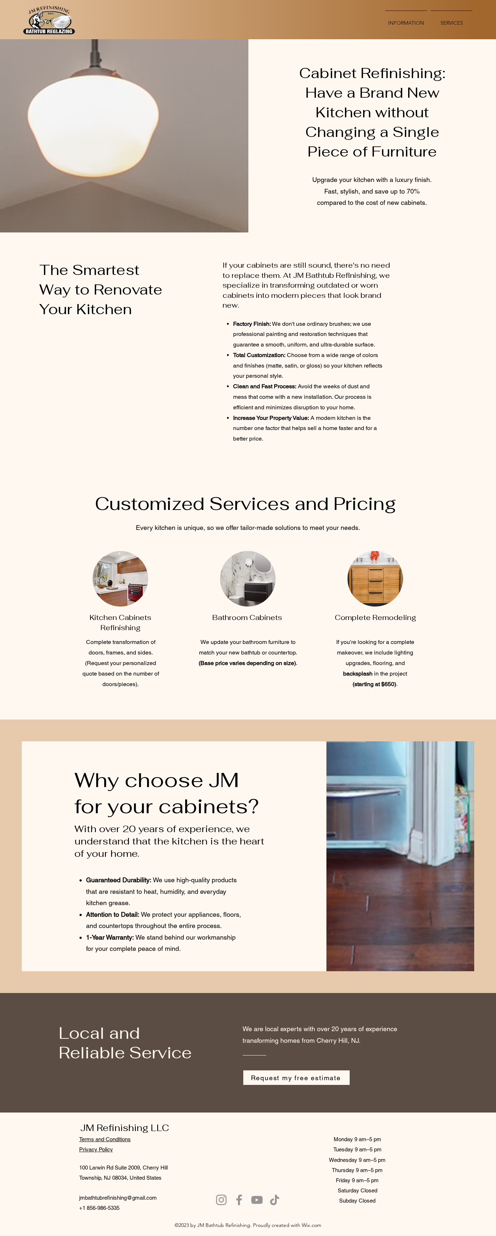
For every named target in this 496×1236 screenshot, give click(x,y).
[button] (451, 20)
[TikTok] (275, 1200)
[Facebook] (239, 1200)
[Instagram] (221, 1200)
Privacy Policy (96, 1149)
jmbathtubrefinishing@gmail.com (118, 1198)
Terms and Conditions (105, 1139)
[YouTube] (257, 1200)
